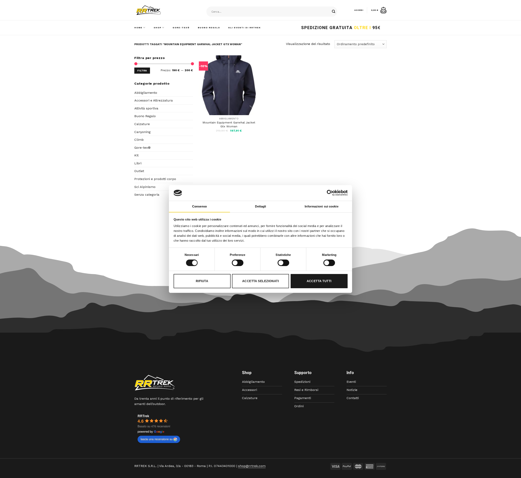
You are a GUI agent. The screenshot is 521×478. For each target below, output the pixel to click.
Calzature (142, 124)
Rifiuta (202, 281)
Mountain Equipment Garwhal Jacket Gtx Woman (228, 124)
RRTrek (143, 416)
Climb (139, 140)
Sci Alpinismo (144, 187)
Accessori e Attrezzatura (153, 100)
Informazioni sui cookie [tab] (321, 206)
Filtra (142, 70)
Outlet (139, 171)
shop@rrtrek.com (252, 466)
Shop (157, 27)
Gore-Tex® (181, 27)
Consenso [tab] (199, 206)
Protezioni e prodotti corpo (155, 179)
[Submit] (333, 11)
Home (138, 27)
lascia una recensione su (157, 439)
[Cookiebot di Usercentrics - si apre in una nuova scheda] (330, 193)
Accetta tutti (319, 281)
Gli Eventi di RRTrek (244, 27)
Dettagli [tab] (260, 206)
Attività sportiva (146, 108)
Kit (136, 155)
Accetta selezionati (260, 281)
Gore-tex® (142, 148)
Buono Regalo (209, 27)
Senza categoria (146, 194)
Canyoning (142, 132)
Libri (137, 163)
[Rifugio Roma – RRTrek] (159, 10)
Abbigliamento (145, 93)
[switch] (237, 263)
